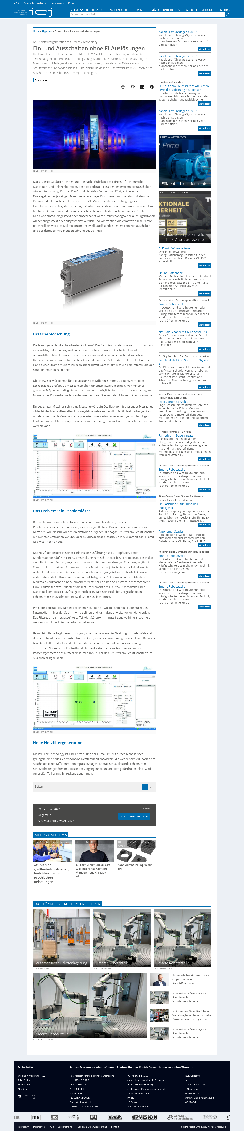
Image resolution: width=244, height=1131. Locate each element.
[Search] (227, 14)
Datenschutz (39, 1126)
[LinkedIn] (19, 1097)
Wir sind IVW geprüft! (28, 1075)
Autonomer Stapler (171, 531)
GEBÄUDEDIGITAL (78, 1084)
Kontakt (115, 1126)
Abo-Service (24, 1088)
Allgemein (47, 31)
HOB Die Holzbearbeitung (140, 1084)
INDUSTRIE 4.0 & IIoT (195, 1084)
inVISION (131, 1097)
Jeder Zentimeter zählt (173, 402)
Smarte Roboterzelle (172, 304)
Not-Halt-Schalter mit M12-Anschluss (183, 332)
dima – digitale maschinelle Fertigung (145, 1080)
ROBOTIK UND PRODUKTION (84, 1106)
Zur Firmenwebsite (134, 816)
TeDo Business (25, 1080)
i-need (188, 1080)
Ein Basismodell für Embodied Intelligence (178, 506)
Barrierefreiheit (65, 1126)
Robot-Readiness (183, 983)
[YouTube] (26, 1097)
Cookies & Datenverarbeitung (92, 1126)
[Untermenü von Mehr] (229, 10)
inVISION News (192, 1075)
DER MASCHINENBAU (137, 1075)
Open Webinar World (80, 1102)
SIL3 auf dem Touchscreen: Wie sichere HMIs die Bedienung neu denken (184, 88)
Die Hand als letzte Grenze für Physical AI (184, 362)
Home (36, 31)
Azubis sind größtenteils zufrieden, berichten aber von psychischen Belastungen (51, 873)
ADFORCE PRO (77, 1088)
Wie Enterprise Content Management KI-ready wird (91, 872)
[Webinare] (33, 1097)
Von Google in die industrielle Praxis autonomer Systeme (191, 1017)
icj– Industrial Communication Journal (146, 1088)
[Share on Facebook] (152, 87)
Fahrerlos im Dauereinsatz (176, 435)
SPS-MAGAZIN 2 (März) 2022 (56, 821)
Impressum (23, 1126)
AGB (52, 1126)
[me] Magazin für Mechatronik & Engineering (92, 1075)
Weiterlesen (205, 49)
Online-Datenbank (171, 273)
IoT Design (132, 1102)
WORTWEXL (190, 1102)
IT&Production (192, 1088)
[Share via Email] (133, 87)
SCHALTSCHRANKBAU (138, 1106)
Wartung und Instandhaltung (199, 1097)
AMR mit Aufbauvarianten (175, 248)
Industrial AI (76, 1093)
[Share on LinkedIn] (142, 87)
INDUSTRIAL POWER (80, 1097)
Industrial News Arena (138, 1093)
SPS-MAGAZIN (192, 1093)
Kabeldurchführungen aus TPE (135, 866)
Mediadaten (24, 1084)
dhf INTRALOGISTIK (79, 1080)
